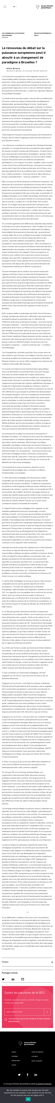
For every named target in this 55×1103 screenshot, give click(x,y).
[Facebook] (27, 1075)
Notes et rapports (37, 1052)
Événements (16, 1060)
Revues (14, 1065)
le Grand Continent (43, 1084)
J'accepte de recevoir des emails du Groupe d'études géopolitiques (29, 1020)
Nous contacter (37, 1061)
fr (14, 7)
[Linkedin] (13, 979)
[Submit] (47, 1011)
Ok (28, 1099)
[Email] (22, 979)
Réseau (14, 1052)
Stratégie (15, 1056)
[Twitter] (3, 979)
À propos (35, 1056)
